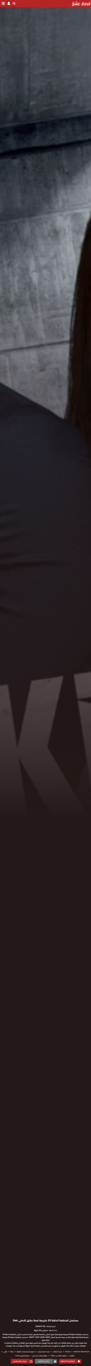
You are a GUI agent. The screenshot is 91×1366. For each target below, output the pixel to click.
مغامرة (71, 1355)
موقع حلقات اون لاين (39, 1355)
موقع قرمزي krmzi (22, 1355)
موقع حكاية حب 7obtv (58, 1355)
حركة (12, 1351)
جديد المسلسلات (43, 1351)
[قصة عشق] (81, 3)
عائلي (5, 1351)
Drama (68, 1351)
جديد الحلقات (57, 1351)
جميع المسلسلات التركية (25, 1351)
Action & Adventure (81, 1351)
